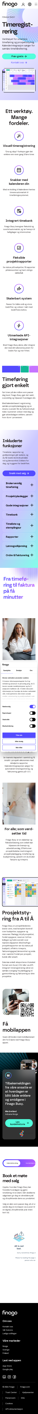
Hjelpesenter (28, 1392)
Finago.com (25, 1387)
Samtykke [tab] (7, 670)
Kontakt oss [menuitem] (8, 1327)
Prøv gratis (17, 56)
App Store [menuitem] (7, 1366)
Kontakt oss (17, 62)
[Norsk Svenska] (29, 4)
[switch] (33, 713)
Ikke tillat (19, 747)
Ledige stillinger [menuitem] (9, 1334)
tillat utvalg (19, 741)
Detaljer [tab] (19, 670)
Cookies (9, 1404)
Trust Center (11, 1392)
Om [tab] (31, 670)
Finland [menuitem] (5, 1353)
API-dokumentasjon (14, 1409)
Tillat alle (19, 735)
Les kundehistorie (17, 1123)
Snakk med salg (17, 473)
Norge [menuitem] (5, 1346)
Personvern (10, 1398)
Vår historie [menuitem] (8, 1330)
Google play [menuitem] (8, 1369)
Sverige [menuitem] (6, 1350)
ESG (23, 1398)
